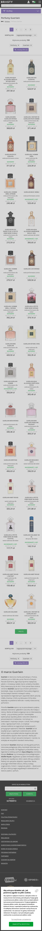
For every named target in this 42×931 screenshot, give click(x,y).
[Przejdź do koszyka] (33, 2)
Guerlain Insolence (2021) (31, 461)
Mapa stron (5, 824)
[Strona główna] (2, 21)
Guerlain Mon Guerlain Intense (10, 118)
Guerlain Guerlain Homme (10, 382)
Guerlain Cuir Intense (31, 269)
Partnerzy (5, 856)
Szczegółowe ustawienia (21, 919)
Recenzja (4, 828)
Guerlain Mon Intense (10, 421)
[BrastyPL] (31, 881)
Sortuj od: (9, 35)
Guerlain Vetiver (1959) (31, 344)
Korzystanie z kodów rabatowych (13, 845)
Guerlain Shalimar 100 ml (31, 536)
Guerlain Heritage (10, 460)
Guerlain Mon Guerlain (10, 345)
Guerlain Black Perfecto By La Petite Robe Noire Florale (10, 231)
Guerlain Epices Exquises (10, 155)
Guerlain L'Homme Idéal (31, 155)
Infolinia (11, 800)
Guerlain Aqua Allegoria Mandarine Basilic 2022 (31, 231)
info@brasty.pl (30, 801)
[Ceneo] (11, 882)
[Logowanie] (28, 2)
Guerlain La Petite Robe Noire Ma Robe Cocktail (10, 537)
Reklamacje (5, 838)
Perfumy (7, 21)
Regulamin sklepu (7, 821)
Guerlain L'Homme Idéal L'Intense (10, 307)
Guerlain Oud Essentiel (31, 78)
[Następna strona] (30, 29)
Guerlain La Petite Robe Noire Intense (31, 307)
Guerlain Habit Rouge (10, 497)
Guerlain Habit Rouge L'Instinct (10, 575)
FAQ (2, 813)
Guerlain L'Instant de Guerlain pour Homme (31, 118)
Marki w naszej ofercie (9, 849)
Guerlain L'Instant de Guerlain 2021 (31, 613)
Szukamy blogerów (8, 860)
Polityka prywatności (9, 817)
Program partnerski (8, 852)
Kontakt (4, 810)
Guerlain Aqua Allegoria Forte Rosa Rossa (31, 383)
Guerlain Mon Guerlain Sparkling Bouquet (31, 422)
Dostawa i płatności (8, 834)
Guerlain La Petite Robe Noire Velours (31, 498)
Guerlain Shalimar (10, 612)
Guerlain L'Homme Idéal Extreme (10, 193)
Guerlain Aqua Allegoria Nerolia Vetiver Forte (10, 79)
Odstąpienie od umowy (9, 841)
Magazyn (4, 863)
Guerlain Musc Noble (31, 192)
